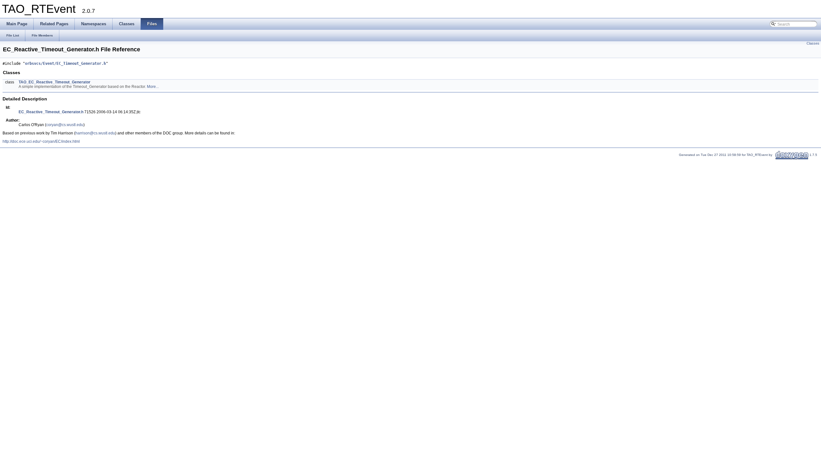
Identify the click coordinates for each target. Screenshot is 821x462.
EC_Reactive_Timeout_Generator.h (51, 112)
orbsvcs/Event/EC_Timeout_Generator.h (65, 63)
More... (153, 86)
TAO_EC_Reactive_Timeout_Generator (54, 82)
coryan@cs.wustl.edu (64, 125)
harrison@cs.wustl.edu (95, 133)
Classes (813, 43)
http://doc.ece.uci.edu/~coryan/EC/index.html (41, 141)
